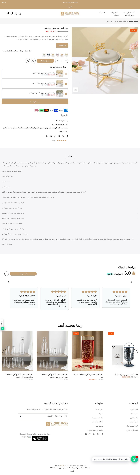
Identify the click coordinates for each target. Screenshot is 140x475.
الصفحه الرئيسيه (129, 12)
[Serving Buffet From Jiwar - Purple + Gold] (57, 55)
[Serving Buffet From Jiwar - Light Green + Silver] (44, 55)
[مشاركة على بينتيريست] (59, 136)
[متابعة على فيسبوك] (102, 434)
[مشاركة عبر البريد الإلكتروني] (51, 136)
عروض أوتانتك (7, 128)
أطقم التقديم (134, 418)
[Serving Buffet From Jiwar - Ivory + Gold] (62, 55)
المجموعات (114, 12)
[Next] (7, 282)
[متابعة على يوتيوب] (86, 434)
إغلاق (135, 2)
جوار (14, 128)
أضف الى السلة (35, 102)
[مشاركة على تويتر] (63, 136)
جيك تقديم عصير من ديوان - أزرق (126, 374)
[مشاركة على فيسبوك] (67, 136)
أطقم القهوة (134, 409)
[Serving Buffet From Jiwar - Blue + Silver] (48, 55)
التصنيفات (102, 12)
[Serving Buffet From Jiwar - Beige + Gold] (53, 55)
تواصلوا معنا (99, 426)
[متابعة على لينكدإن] (94, 434)
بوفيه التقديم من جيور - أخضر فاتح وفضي (42, 93)
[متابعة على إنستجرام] (98, 434)
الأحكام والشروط (97, 422)
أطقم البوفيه (57, 128)
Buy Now (62, 45)
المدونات (116, 15)
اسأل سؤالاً (64, 115)
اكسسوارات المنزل (132, 430)
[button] (62, 140)
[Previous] (132, 282)
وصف (70, 156)
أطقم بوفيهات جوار (45, 128)
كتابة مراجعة (23, 274)
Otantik (61, 465)
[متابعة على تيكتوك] (82, 434)
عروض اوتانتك (129, 15)
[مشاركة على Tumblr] (55, 136)
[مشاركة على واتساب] (47, 136)
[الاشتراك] (22, 416)
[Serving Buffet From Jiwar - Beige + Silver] (66, 55)
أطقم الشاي (134, 413)
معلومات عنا (99, 409)
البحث (72, 471)
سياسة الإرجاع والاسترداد (95, 430)
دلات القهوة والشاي (132, 426)
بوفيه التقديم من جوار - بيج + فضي (44, 83)
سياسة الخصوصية (97, 418)
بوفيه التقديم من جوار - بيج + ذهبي (44, 73)
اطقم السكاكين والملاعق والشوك (28, 128)
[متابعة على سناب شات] (90, 434)
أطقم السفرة (134, 422)
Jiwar (60, 131)
